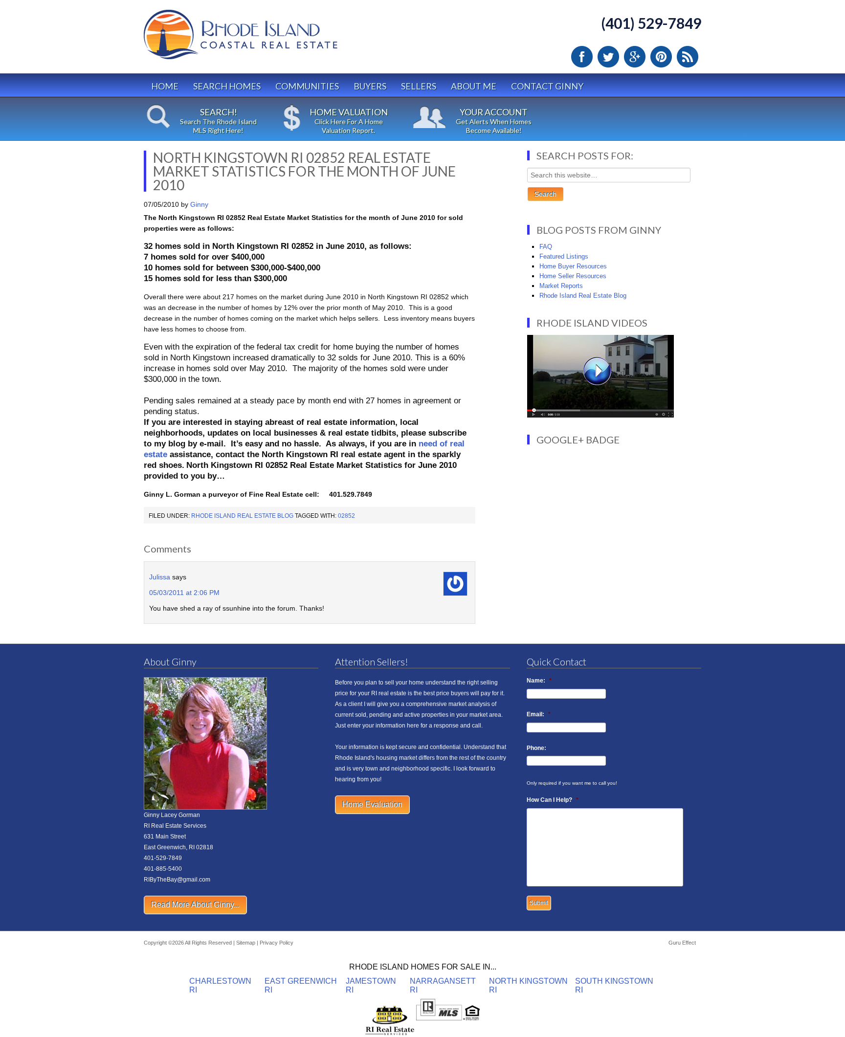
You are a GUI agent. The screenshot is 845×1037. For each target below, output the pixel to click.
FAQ (545, 246)
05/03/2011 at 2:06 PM (184, 592)
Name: (539, 680)
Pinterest (661, 56)
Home (164, 86)
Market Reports (561, 285)
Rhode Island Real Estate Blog (242, 515)
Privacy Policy (276, 943)
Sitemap (245, 943)
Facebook (582, 56)
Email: (539, 714)
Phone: (536, 748)
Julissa (159, 577)
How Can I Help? (552, 799)
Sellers (418, 86)
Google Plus (634, 56)
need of (434, 443)
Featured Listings (563, 256)
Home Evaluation (372, 804)
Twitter (608, 56)
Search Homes (227, 86)
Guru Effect (682, 943)
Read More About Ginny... (195, 905)
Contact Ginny (547, 86)
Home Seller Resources (572, 276)
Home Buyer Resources (573, 266)
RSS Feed (687, 56)
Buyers (370, 86)
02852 (346, 515)
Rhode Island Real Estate (261, 39)
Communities (307, 86)
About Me (473, 86)
